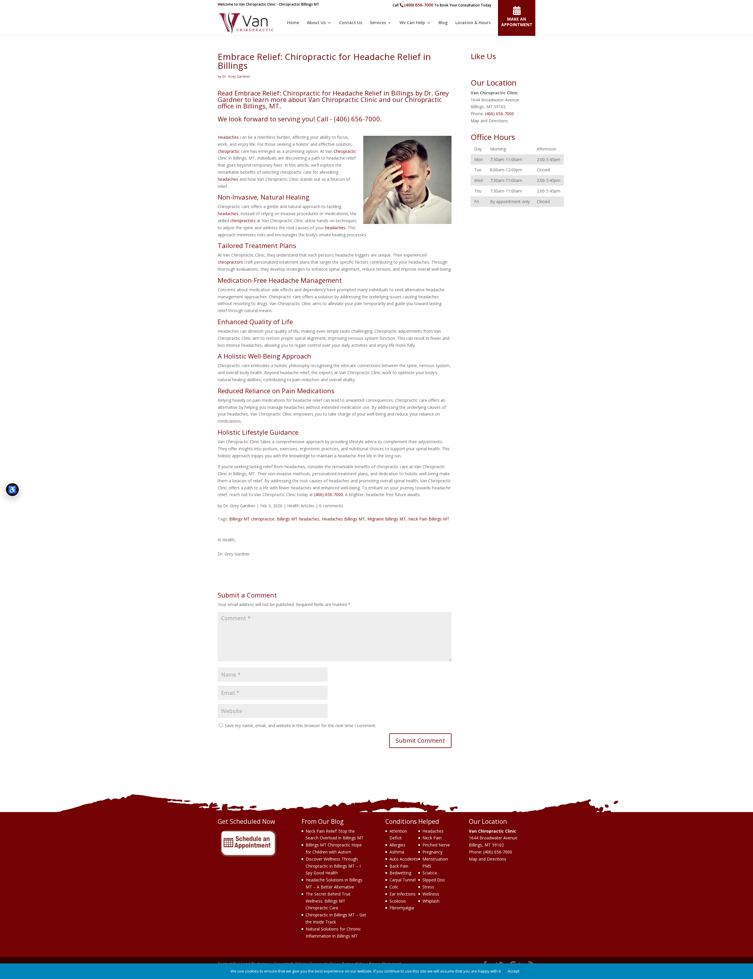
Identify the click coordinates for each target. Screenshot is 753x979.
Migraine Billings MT (386, 519)
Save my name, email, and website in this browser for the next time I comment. (300, 725)
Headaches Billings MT (343, 519)
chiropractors (243, 220)
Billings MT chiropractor (251, 519)
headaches (228, 179)
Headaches (228, 137)
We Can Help (412, 23)
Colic (394, 887)
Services (378, 23)
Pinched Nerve (436, 845)
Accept (513, 971)
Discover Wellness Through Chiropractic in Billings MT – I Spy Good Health (333, 866)
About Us (316, 23)
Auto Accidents (403, 859)
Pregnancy (432, 852)
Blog (443, 23)
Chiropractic (345, 151)
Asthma (396, 852)
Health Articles (300, 505)
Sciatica (429, 873)
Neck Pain (432, 838)
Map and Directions (489, 120)
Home (293, 23)
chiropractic (229, 151)
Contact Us (350, 23)
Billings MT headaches (298, 519)
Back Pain (398, 866)
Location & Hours (473, 23)
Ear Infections (402, 894)
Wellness (430, 894)
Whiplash (430, 901)
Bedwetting (400, 873)
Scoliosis (397, 901)
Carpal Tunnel (402, 880)
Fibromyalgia (401, 908)
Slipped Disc (433, 880)
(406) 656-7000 (418, 5)
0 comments (331, 505)
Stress (428, 887)
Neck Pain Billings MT (428, 519)
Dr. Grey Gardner (239, 505)
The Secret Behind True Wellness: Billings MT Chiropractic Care (328, 901)
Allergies (397, 845)
